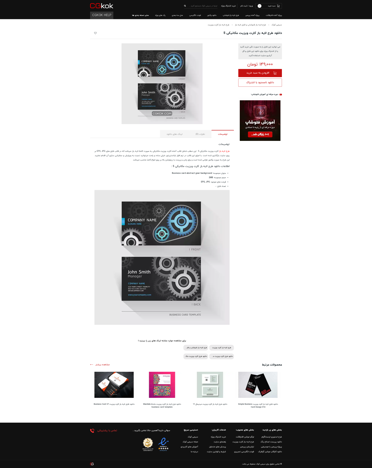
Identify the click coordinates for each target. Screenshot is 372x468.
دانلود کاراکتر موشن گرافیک (270, 451)
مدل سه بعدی (177, 15)
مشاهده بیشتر (102, 364)
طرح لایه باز (224, 151)
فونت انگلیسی (195, 15)
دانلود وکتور (211, 15)
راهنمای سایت (220, 441)
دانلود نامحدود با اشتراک (260, 82)
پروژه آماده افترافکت (274, 15)
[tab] (222, 134)
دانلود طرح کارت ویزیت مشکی (221, 356)
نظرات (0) (200, 134)
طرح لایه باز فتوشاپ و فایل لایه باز (250, 24)
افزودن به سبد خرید (257, 73)
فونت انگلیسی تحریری (244, 451)
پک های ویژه (160, 15)
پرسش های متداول (217, 446)
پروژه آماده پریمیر (252, 15)
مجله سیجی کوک (190, 441)
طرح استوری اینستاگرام (272, 437)
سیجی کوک (277, 24)
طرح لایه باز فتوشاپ (231, 15)
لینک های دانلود (175, 134)
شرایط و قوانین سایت (216, 451)
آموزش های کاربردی (189, 446)
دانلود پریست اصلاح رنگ (271, 441)
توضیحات (222, 134)
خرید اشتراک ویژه (218, 437)
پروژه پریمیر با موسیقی (271, 446)
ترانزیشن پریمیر (247, 446)
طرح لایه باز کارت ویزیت (218, 24)
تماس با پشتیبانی (107, 430)
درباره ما (194, 451)
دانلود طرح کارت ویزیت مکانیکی (195, 356)
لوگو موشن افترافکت (245, 437)
